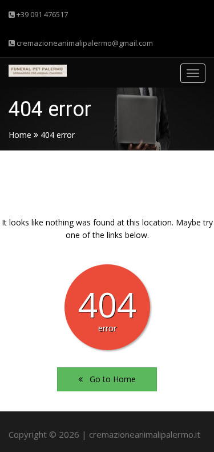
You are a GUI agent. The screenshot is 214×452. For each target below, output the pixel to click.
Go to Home (109, 379)
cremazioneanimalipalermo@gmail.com (84, 43)
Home (20, 134)
